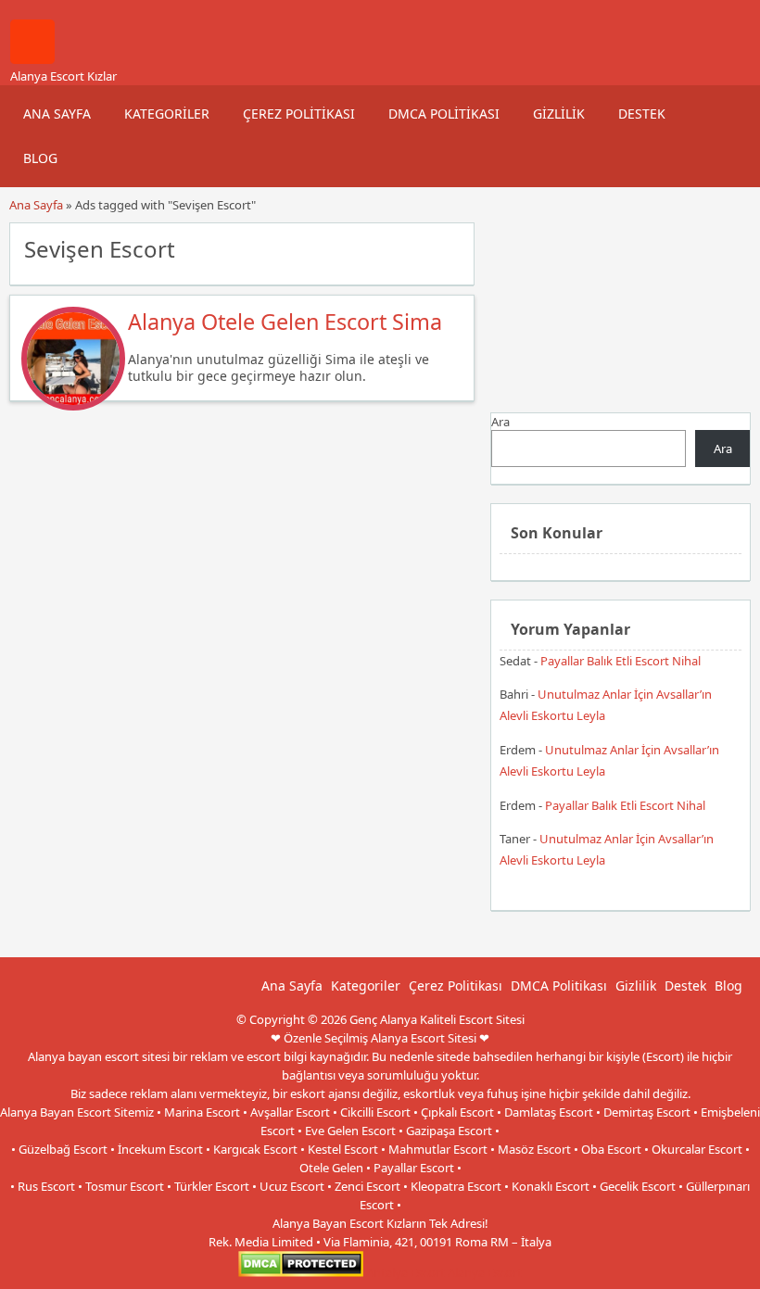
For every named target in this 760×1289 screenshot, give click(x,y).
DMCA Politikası (444, 113)
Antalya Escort (405, 1272)
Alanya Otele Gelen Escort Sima (285, 321)
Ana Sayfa (57, 113)
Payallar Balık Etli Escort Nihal (620, 660)
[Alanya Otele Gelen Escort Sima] (73, 406)
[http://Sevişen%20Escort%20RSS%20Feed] (451, 247)
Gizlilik (559, 113)
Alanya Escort (485, 1272)
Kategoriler (166, 113)
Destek (641, 113)
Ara (500, 421)
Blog (40, 158)
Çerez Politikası (299, 113)
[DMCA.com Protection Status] (300, 1272)
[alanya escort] (32, 59)
